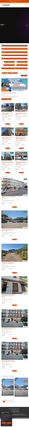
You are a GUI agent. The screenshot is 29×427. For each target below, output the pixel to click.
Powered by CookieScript (6, 425)
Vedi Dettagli (7, 148)
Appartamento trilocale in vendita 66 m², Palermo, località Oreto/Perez (7, 138)
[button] (5, 419)
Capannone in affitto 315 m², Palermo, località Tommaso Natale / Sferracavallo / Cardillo (8, 263)
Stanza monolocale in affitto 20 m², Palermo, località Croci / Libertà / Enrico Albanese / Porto (8, 361)
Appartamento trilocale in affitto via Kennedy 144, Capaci (9, 197)
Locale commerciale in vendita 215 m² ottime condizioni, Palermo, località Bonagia (21, 388)
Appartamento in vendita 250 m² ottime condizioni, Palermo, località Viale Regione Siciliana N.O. (7, 162)
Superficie (2, 60)
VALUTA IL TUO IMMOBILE (6, 99)
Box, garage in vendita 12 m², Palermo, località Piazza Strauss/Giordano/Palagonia (7, 388)
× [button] (11, 411)
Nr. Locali (2, 57)
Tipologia (2, 47)
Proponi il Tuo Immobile (9, 400)
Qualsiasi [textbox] (3, 58)
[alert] (6, 418)
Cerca (14, 68)
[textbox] (14, 52)
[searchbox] (15, 49)
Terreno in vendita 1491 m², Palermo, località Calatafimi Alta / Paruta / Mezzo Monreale (21, 114)
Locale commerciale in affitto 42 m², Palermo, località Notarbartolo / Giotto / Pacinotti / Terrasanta (8, 295)
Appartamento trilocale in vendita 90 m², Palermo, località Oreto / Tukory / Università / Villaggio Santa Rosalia (21, 138)
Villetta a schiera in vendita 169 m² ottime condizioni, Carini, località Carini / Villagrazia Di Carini (21, 162)
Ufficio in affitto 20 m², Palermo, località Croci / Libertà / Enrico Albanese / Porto (9, 329)
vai (24, 75)
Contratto (2, 44)
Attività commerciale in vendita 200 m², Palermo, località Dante (7, 113)
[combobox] (14, 45)
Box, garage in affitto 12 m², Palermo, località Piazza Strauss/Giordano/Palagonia (8, 230)
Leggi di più (7, 417)
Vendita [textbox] (3, 45)
